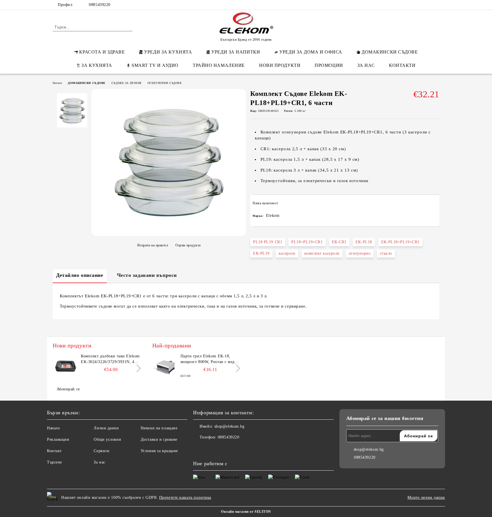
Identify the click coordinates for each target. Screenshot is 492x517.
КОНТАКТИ (402, 65)
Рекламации (58, 439)
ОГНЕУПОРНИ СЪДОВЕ (164, 83)
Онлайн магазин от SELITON (246, 512)
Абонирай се (68, 389)
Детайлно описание (79, 275)
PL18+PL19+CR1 (307, 242)
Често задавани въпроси (147, 275)
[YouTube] (436, 5)
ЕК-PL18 (364, 242)
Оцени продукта (188, 245)
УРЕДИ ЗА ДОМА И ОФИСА (310, 52)
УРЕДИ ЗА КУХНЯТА (168, 52)
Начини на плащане (159, 428)
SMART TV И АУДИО (155, 65)
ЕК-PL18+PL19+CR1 (400, 242)
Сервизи (101, 451)
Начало (57, 83)
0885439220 (99, 5)
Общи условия (107, 439)
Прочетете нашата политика (185, 497)
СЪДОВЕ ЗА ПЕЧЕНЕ (126, 83)
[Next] (137, 368)
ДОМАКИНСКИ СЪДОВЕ (390, 52)
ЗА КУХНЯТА (96, 65)
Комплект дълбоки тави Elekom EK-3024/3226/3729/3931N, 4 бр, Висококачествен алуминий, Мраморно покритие (110, 359)
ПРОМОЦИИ (329, 65)
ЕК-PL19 (261, 253)
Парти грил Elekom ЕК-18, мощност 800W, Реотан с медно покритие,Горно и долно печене (210, 359)
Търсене (54, 462)
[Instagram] (428, 5)
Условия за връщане (159, 451)
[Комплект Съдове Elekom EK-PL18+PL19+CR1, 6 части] (168, 233)
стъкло (386, 253)
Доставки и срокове (159, 439)
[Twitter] (419, 5)
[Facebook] (402, 5)
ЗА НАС (366, 65)
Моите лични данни (426, 497)
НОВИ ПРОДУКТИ (279, 65)
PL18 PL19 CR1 (267, 242)
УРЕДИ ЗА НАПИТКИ (235, 52)
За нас (99, 462)
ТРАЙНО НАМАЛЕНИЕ (219, 65)
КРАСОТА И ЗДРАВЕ (102, 52)
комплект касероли (322, 253)
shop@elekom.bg (229, 426)
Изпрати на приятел (152, 245)
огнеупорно (360, 253)
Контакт (54, 451)
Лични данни (106, 428)
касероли (287, 253)
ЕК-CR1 (339, 242)
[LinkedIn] (410, 5)
